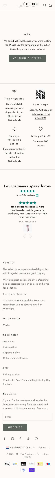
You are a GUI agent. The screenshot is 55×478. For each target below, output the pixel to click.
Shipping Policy (11, 352)
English (42, 448)
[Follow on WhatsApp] (36, 438)
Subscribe (14, 427)
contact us (8, 341)
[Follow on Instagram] (12, 438)
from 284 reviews (25, 195)
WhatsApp (8, 308)
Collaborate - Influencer (15, 358)
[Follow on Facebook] (4, 438)
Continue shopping (27, 58)
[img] (27, 191)
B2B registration (11, 374)
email (36, 304)
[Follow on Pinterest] (20, 438)
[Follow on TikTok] (28, 438)
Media (6, 325)
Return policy (10, 347)
